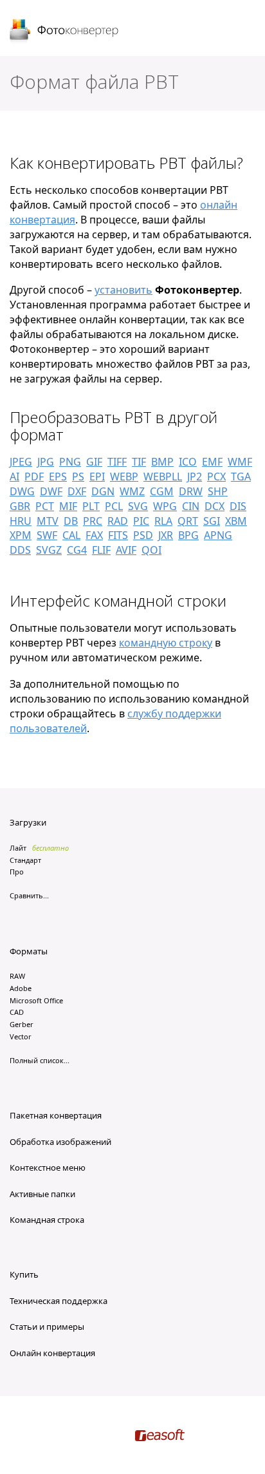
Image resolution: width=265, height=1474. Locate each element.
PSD (143, 535)
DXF (77, 491)
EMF (212, 462)
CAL (71, 535)
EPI (97, 476)
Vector (21, 1036)
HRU (21, 521)
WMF (240, 462)
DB (71, 521)
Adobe (21, 988)
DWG (22, 491)
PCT (44, 506)
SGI (211, 521)
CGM (162, 491)
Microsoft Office (36, 1000)
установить (123, 290)
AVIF (126, 550)
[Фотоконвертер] (65, 31)
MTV (48, 521)
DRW (191, 491)
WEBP (124, 476)
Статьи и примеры (47, 1326)
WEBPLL (162, 476)
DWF (51, 491)
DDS (20, 550)
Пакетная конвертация (56, 1115)
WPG (165, 506)
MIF (68, 506)
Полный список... (39, 1060)
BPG (188, 535)
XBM (236, 521)
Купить (24, 1274)
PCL (114, 506)
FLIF (101, 550)
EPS (58, 476)
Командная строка (47, 1219)
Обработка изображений (60, 1142)
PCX (216, 476)
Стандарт (25, 860)
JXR (165, 535)
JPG (45, 462)
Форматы (29, 951)
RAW (17, 976)
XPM (21, 535)
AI (14, 476)
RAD (117, 521)
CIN (190, 506)
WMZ (132, 491)
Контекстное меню (48, 1167)
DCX (214, 506)
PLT (91, 506)
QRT (188, 521)
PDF (34, 476)
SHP (218, 491)
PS (78, 476)
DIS (238, 506)
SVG (138, 506)
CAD (17, 1012)
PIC (141, 521)
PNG (70, 462)
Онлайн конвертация (52, 1353)
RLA (163, 521)
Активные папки (42, 1194)
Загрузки (28, 822)
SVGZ (49, 550)
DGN (102, 491)
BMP (162, 462)
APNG (218, 535)
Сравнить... (29, 895)
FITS (118, 535)
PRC (92, 521)
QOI (151, 550)
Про (17, 871)
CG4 (77, 550)
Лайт (18, 848)
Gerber (21, 1024)
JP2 (194, 476)
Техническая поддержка (58, 1301)
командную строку (165, 643)
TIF (139, 462)
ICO (188, 462)
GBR (20, 506)
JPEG (21, 462)
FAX (94, 535)
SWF (47, 535)
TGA (241, 476)
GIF (94, 462)
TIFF (117, 462)
